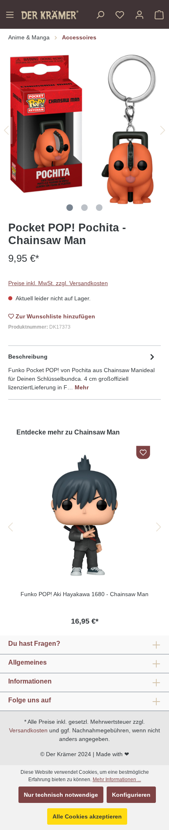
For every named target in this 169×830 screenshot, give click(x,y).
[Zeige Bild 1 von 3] (69, 207)
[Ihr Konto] (139, 15)
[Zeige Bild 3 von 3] (99, 207)
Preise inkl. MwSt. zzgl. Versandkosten (58, 283)
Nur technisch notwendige (61, 794)
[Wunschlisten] (120, 15)
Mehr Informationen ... (117, 779)
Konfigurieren (131, 794)
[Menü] (10, 15)
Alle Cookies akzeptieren (87, 816)
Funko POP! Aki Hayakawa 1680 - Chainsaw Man (84, 594)
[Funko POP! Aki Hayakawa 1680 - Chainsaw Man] (84, 515)
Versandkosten (28, 730)
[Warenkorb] (159, 15)
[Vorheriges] (6, 130)
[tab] (82, 371)
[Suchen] (100, 15)
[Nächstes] (163, 130)
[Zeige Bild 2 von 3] (84, 207)
